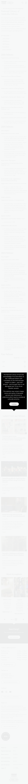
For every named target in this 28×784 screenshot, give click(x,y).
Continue (14, 404)
